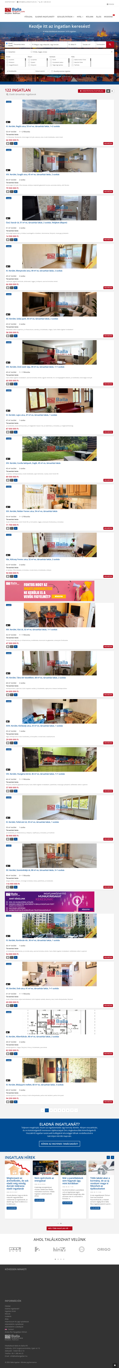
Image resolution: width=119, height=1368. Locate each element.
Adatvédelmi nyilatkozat (14, 1324)
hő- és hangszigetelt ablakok (61, 378)
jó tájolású (9, 570)
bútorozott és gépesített (46, 640)
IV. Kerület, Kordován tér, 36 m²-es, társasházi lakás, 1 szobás (33, 940)
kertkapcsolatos (17, 474)
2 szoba (46, 474)
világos (50, 329)
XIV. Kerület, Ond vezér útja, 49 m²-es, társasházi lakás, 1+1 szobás (35, 367)
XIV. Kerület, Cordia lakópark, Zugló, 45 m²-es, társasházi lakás (33, 463)
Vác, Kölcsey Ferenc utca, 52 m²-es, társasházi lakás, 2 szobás (33, 559)
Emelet (8, 57)
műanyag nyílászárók (62, 233)
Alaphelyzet (66, 76)
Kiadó (10, 46)
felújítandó (18, 137)
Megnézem (108, 143)
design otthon (10, 881)
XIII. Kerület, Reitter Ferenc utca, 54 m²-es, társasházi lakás (31, 511)
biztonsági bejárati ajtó (13, 233)
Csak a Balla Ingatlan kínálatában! (63, 329)
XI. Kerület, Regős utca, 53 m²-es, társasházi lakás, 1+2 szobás (33, 126)
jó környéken (33, 522)
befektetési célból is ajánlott (14, 329)
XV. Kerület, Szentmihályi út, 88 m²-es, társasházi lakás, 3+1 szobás (35, 870)
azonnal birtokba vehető (50, 281)
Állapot (30, 57)
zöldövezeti (27, 281)
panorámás (43, 1047)
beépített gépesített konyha (41, 185)
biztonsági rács (15, 640)
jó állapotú (39, 281)
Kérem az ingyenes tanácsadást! (59, 1143)
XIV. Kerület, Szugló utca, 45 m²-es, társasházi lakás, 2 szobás (32, 174)
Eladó (10, 43)
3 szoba (19, 1095)
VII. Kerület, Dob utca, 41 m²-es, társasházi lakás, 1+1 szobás (32, 988)
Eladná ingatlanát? (44, 16)
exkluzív (17, 881)
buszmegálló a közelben (33, 233)
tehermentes (45, 233)
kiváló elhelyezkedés (61, 999)
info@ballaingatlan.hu (27, 2)
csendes (36, 329)
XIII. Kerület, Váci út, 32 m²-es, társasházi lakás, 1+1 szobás (31, 629)
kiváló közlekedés (49, 137)
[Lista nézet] (112, 91)
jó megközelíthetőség (66, 426)
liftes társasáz (23, 185)
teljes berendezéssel (25, 999)
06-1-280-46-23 (45, 2)
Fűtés (72, 57)
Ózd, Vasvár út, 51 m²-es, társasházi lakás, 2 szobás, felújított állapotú (36, 222)
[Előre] (112, 1157)
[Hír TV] (59, 1249)
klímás (8, 640)
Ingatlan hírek (20, 1157)
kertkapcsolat (14, 736)
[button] (112, 52)
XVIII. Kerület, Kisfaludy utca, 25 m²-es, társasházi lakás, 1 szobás (34, 725)
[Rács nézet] (108, 91)
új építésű (9, 474)
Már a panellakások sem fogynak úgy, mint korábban (45, 1181)
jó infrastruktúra (28, 329)
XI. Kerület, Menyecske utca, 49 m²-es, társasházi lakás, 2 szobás (34, 270)
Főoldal (29, 16)
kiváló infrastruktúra (12, 522)
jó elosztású (56, 426)
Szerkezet (52, 57)
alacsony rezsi (39, 137)
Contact (10, 1329)
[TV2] (37, 1249)
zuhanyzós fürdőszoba (49, 522)
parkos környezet (58, 1095)
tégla (7, 736)
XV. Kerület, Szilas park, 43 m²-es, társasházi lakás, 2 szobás (32, 318)
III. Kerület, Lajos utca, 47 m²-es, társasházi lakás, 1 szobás (31, 415)
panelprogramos (11, 1047)
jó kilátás (23, 233)
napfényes (9, 281)
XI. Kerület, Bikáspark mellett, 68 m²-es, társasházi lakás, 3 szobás (35, 1084)
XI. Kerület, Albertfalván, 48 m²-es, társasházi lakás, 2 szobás (32, 1036)
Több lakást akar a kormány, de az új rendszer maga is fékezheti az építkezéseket (72, 1183)
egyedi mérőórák (18, 281)
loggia (33, 281)
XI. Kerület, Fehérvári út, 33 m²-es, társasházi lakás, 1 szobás (32, 822)
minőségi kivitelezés (27, 881)
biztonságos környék (28, 137)
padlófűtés (53, 784)
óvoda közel (33, 570)
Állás (98, 16)
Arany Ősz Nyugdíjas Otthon (16, 1332)
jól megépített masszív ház (35, 426)
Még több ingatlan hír (58, 1228)
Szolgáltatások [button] (65, 16)
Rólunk (89, 16)
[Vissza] (108, 1157)
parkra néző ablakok (46, 1095)
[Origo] (104, 1249)
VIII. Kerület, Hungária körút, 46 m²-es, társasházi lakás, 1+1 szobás (35, 774)
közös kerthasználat (21, 426)
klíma (29, 1047)
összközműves (50, 736)
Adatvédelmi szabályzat (14, 1327)
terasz (35, 881)
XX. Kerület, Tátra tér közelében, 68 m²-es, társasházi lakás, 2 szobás (36, 677)
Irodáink (109, 16)
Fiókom (110, 4)
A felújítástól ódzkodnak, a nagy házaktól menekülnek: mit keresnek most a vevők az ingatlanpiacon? (100, 1186)
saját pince (48, 688)
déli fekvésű (65, 185)
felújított (52, 233)
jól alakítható (48, 426)
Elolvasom (11, 1200)
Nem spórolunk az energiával (16, 1179)
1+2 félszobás (10, 137)
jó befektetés (34, 640)
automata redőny (56, 185)
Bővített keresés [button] (53, 76)
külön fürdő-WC (54, 474)
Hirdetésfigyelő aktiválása (92, 91)
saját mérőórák (38, 474)
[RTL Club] (15, 1249)
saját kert (19, 688)
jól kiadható (51, 833)
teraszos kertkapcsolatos (59, 688)
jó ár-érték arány (28, 951)
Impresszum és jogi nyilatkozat (17, 1321)
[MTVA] (81, 1249)
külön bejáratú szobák (29, 688)
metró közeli (59, 137)
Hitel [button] (79, 16)
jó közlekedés (44, 329)
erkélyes (30, 185)
